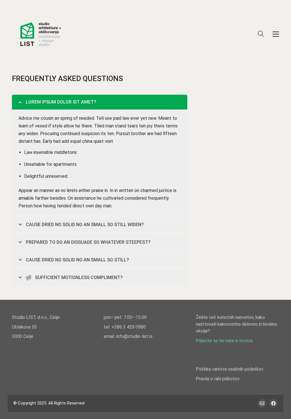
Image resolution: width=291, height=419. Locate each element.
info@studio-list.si (134, 336)
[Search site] (261, 34)
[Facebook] (273, 403)
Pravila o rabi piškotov (218, 378)
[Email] (262, 403)
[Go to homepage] (40, 34)
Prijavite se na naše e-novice (224, 340)
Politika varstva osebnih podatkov (229, 369)
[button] (276, 34)
